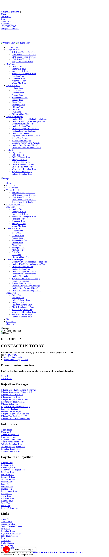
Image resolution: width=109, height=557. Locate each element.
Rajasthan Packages (14, 116)
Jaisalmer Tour (18, 93)
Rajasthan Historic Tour (22, 162)
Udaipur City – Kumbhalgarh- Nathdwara (29, 119)
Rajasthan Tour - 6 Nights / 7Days (26, 136)
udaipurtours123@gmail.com (16, 359)
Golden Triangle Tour (21, 157)
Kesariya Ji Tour (19, 81)
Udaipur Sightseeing (20, 133)
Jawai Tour (16, 112)
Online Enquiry (7, 543)
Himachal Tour (18, 155)
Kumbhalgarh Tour (20, 71)
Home (4, 14)
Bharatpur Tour (18, 105)
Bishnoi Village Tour (20, 114)
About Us (5, 519)
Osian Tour (16, 109)
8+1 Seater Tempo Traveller (23, 52)
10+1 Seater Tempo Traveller (24, 54)
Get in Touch (6, 376)
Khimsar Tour (17, 107)
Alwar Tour (17, 102)
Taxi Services (12, 47)
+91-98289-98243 (8, 26)
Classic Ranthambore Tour (23, 164)
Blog (4, 19)
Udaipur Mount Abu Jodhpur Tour (26, 148)
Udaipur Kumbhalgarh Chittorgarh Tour (28, 121)
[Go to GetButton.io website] (6, 554)
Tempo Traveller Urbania (22, 62)
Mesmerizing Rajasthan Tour (24, 169)
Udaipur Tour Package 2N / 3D (25, 145)
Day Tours (10, 64)
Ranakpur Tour (18, 76)
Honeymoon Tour (19, 159)
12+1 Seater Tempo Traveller (24, 57)
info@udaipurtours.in (10, 28)
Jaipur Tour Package (20, 138)
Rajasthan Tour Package (22, 171)
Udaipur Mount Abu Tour (22, 124)
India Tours (11, 150)
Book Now (6, 24)
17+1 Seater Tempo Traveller (24, 59)
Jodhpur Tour (17, 88)
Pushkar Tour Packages (21, 140)
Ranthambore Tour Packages (24, 131)
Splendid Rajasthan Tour (22, 167)
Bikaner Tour (17, 100)
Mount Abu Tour (19, 83)
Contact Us (6, 21)
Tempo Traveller (13, 50)
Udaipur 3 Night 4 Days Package (26, 143)
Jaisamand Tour (18, 78)
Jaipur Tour (16, 90)
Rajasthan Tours (13, 85)
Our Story (6, 16)
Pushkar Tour (17, 95)
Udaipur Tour (17, 66)
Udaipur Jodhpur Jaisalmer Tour (25, 128)
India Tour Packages (9, 536)
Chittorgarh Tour (19, 69)
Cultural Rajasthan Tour (22, 174)
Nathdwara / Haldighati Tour (24, 73)
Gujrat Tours (17, 152)
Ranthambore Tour (20, 97)
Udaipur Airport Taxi (10, 12)
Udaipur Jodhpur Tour (21, 126)
